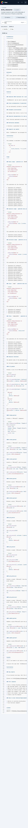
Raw (12, 29)
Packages (4, 7)
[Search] (22, 2)
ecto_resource (6, 10)
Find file (5, 29)
